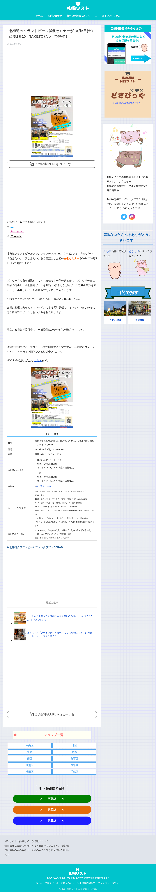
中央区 (30, 745)
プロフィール (51, 883)
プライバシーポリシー (109, 883)
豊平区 (74, 765)
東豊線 (52, 820)
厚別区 (30, 765)
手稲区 (74, 771)
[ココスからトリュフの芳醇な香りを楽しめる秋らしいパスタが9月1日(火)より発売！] (54, 623)
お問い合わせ (55, 15)
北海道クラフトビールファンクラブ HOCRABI (36, 547)
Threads (15, 236)
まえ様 (107, 251)
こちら (38, 360)
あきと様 (134, 251)
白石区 (74, 758)
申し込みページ (43, 486)
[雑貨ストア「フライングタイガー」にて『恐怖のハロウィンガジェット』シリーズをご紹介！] (54, 640)
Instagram (16, 231)
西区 (74, 752)
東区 (29, 752)
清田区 (30, 771)
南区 (29, 758)
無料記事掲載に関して (78, 15)
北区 (74, 745)
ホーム (39, 15)
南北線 (52, 798)
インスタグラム (112, 15)
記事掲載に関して (86, 883)
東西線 (52, 809)
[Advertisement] (52, 71)
